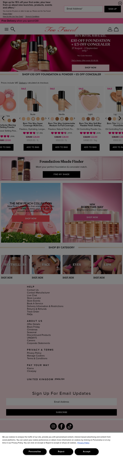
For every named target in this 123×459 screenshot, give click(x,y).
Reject (61, 452)
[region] (61, 446)
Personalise (35, 452)
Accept (86, 452)
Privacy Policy (83, 443)
